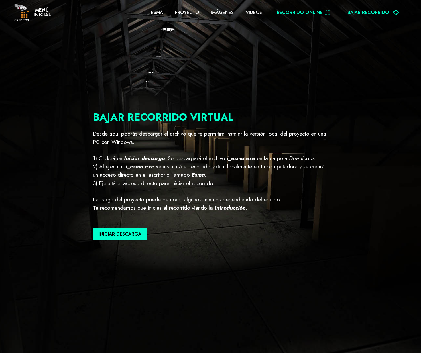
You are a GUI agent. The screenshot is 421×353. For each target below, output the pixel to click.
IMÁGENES (222, 12)
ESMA (157, 12)
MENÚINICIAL (42, 12)
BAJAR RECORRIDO (369, 12)
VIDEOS (254, 12)
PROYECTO (187, 12)
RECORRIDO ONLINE (299, 12)
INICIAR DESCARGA (120, 234)
